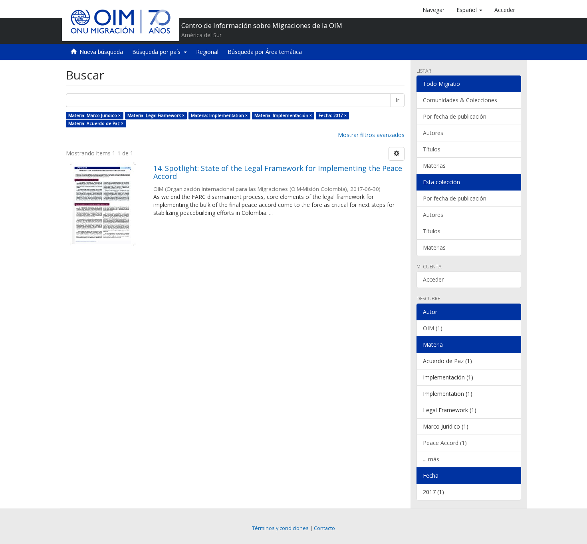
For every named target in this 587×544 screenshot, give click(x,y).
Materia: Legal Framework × (155, 115)
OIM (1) (432, 328)
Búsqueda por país (158, 52)
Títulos (431, 149)
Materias (434, 165)
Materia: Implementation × (219, 115)
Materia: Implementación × (283, 115)
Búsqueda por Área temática (265, 52)
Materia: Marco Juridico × (94, 115)
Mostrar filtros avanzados (371, 135)
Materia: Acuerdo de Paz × (95, 123)
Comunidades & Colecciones (460, 100)
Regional (207, 52)
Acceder (433, 279)
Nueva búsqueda (101, 52)
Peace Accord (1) (445, 443)
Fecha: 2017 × (333, 115)
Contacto (324, 528)
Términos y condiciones (280, 528)
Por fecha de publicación (454, 116)
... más (431, 459)
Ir (397, 100)
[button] (469, 10)
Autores (433, 133)
